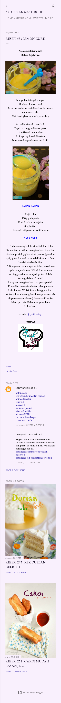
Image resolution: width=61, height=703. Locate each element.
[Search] (54, 5)
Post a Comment (15, 470)
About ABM (23, 18)
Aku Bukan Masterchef (24, 12)
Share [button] (8, 366)
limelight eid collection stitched (34, 457)
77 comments (20, 671)
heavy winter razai (26, 434)
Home (9, 18)
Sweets (38, 18)
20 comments (20, 572)
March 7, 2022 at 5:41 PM (28, 462)
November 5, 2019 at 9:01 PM (30, 425)
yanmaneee (23, 387)
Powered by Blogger (33, 692)
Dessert (16, 371)
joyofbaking (35, 314)
